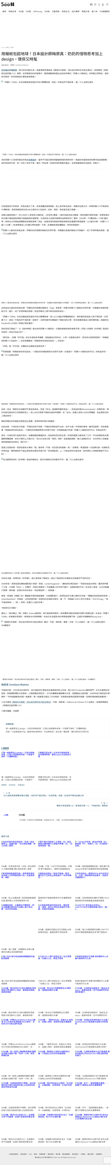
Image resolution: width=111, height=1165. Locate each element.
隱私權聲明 (66, 1154)
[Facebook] (91, 4)
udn (2, 47)
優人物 (94, 11)
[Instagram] (95, 4)
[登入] (103, 4)
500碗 (47, 11)
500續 (11, 47)
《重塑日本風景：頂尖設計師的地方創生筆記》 (31, 702)
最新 (4, 11)
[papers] (99, 4)
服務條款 (51, 1154)
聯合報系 (75, 1154)
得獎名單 (12, 11)
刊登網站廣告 (13, 1154)
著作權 (58, 1154)
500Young (37, 11)
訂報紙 (83, 1154)
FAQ (30, 1154)
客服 (35, 1154)
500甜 (28, 11)
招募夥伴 (99, 1154)
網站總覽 (23, 1154)
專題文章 (85, 11)
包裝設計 (21, 785)
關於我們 (91, 1154)
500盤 (21, 11)
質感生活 (65, 11)
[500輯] (8, 4)
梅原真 (4, 785)
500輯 (7, 47)
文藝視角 (56, 11)
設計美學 (75, 11)
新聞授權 (42, 1154)
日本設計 (12, 785)
